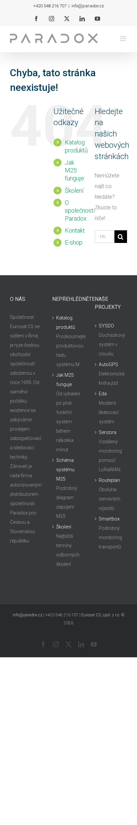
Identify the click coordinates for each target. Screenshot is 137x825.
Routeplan (109, 480)
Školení (74, 190)
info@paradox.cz (87, 5)
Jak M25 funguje (74, 170)
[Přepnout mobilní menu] (123, 38)
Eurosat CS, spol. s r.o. (100, 615)
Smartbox (109, 518)
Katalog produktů (65, 322)
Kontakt (75, 230)
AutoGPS (108, 364)
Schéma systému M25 (65, 470)
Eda (103, 393)
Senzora (107, 432)
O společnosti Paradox (80, 210)
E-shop (73, 242)
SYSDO (106, 325)
